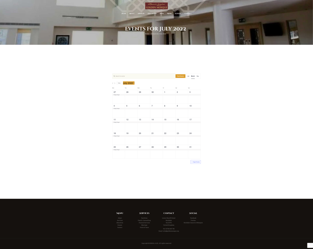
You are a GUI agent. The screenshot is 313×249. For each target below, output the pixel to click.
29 (140, 92)
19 (127, 133)
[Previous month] (112, 83)
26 (127, 146)
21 (153, 133)
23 (178, 133)
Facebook (193, 218)
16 (178, 119)
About (120, 218)
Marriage (144, 225)
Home (147, 34)
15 (165, 119)
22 (165, 133)
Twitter (193, 220)
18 (115, 133)
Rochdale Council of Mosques (193, 223)
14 (153, 119)
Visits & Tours (144, 227)
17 (190, 119)
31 (190, 146)
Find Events (180, 76)
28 (127, 92)
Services (120, 220)
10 (190, 105)
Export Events (196, 162)
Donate (120, 225)
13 (140, 119)
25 (115, 146)
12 (127, 119)
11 (115, 119)
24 (190, 133)
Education (120, 223)
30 (153, 92)
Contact (119, 227)
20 (140, 133)
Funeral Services (144, 223)
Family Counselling (144, 220)
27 (115, 92)
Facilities (144, 218)
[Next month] (114, 83)
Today (119, 83)
